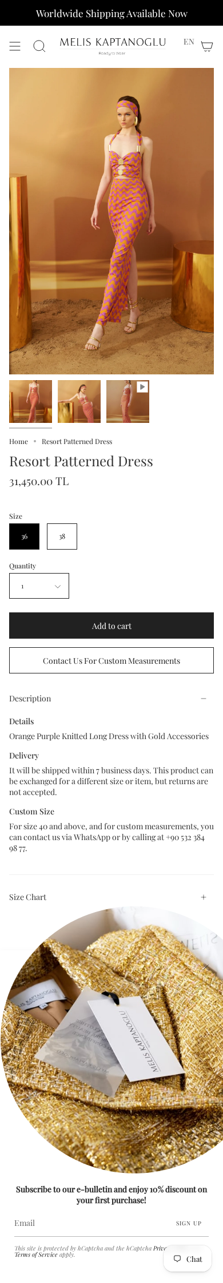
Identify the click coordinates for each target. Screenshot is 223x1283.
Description (30, 698)
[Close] (206, 967)
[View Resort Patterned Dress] (127, 401)
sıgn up (189, 1223)
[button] (189, 41)
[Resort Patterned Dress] (30, 401)
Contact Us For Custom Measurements (111, 660)
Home (18, 441)
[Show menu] (14, 46)
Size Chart (27, 896)
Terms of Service (36, 1254)
